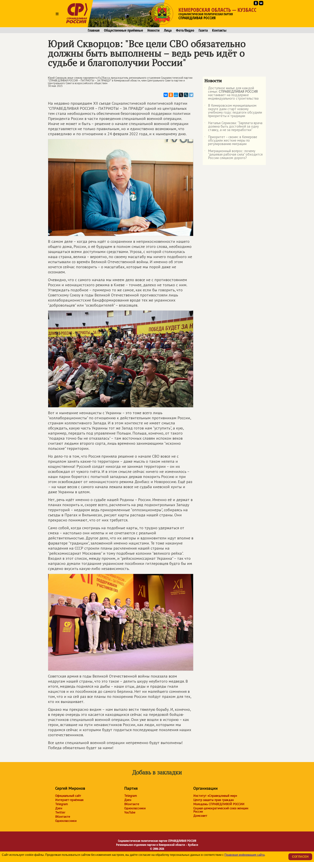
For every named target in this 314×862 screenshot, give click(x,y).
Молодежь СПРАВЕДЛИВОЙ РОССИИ (218, 804)
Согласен (300, 856)
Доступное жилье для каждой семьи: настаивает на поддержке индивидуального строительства (231, 93)
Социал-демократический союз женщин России (220, 810)
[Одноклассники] (171, 95)
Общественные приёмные (123, 30)
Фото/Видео (185, 30)
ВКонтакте (62, 816)
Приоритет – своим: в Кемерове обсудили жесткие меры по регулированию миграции (230, 140)
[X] (181, 95)
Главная (94, 30)
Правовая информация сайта (244, 854)
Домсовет (200, 815)
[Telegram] (191, 95)
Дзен (58, 808)
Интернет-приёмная (69, 799)
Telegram (61, 804)
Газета (203, 30)
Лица (168, 30)
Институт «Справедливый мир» (215, 795)
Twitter (60, 812)
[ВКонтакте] (166, 95)
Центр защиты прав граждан (213, 799)
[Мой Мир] (176, 95)
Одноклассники (66, 820)
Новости (153, 30)
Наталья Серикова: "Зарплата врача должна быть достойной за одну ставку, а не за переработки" (233, 126)
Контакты (219, 30)
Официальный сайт (68, 795)
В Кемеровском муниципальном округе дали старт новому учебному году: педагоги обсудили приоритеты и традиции (233, 111)
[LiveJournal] (186, 95)
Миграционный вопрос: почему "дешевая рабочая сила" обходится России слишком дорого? (233, 154)
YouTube (129, 812)
